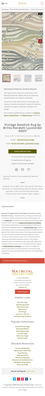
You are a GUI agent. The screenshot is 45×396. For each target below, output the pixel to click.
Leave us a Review (22, 314)
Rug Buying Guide (22, 305)
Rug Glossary (22, 353)
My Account (22, 309)
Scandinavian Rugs (25, 140)
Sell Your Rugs (22, 302)
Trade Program (22, 292)
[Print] (16, 169)
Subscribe (30, 371)
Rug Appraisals (22, 355)
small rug (8, 220)
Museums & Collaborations (22, 360)
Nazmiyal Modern (22, 329)
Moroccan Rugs (22, 336)
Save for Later (28, 169)
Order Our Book (22, 364)
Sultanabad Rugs (22, 331)
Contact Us (23, 287)
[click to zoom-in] (22, 41)
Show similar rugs (22, 151)
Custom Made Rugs (22, 348)
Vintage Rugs (13, 115)
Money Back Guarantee (22, 350)
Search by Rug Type (22, 358)
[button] (40, 41)
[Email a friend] (22, 169)
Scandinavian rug (30, 227)
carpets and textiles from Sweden (30, 223)
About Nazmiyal (22, 307)
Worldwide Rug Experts (22, 362)
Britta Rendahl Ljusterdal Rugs (19, 9)
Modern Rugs (27, 115)
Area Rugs (22, 312)
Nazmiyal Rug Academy (22, 316)
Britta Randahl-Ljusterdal (12, 246)
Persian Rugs (22, 338)
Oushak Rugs (22, 333)
